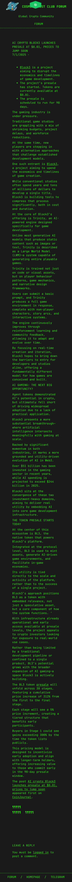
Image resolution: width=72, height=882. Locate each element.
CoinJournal (21, 797)
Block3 (25, 67)
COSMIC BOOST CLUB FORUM (44, 6)
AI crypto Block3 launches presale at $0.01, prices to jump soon (34, 785)
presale (42, 684)
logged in (41, 852)
